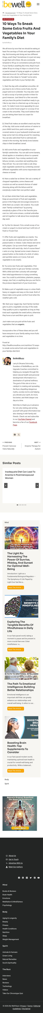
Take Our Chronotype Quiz (13, 993)
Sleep (5, 936)
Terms (29, 1006)
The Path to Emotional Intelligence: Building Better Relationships (21, 687)
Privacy (23, 1006)
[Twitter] (31, 878)
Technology (7, 986)
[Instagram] (27, 878)
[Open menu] (38, 4)
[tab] (17, 504)
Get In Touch (13, 859)
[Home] (3, 13)
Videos (5, 990)
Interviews (7, 975)
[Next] (37, 485)
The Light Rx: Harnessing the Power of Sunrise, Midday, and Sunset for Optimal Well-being (20, 561)
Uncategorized (8, 19)
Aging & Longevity (10, 918)
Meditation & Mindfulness (13, 901)
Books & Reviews (9, 891)
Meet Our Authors (16, 867)
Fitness (5, 925)
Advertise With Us (16, 863)
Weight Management (11, 939)
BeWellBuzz (8, 43)
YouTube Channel (25, 419)
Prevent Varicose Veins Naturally (9, 445)
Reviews (6, 982)
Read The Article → (16, 587)
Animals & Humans (10, 952)
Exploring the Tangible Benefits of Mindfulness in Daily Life (20, 626)
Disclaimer (26, 1008)
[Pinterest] (35, 878)
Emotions (6, 898)
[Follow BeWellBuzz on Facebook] (14, 434)
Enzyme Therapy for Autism (32, 445)
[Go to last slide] (6, 485)
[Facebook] (19, 878)
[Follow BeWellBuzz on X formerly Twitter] (18, 434)
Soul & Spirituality (9, 963)
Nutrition (6, 932)
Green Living (7, 955)
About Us (12, 855)
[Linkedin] (23, 878)
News (5, 979)
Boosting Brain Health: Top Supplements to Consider (17, 747)
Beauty (5, 921)
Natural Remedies (9, 959)
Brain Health (7, 894)
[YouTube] (38, 878)
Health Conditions (10, 928)
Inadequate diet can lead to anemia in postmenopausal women (20, 475)
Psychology (7, 905)
